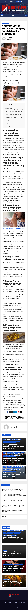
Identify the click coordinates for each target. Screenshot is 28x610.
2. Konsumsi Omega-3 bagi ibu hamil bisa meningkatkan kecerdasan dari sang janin (14, 111)
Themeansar (13, 603)
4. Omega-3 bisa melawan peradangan (14, 117)
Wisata (14, 442)
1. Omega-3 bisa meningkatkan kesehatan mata (11, 107)
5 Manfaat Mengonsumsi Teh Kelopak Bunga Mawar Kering (18, 417)
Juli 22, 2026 (7, 541)
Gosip (5, 439)
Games (22, 466)
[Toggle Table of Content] (22, 105)
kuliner (13, 439)
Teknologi (11, 441)
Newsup (22, 602)
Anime (8, 466)
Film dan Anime (17, 466)
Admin (10, 37)
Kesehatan (9, 439)
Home (11, 607)
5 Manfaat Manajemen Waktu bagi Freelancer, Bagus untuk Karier (9, 417)
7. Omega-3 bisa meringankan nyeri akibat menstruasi (13, 125)
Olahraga (18, 439)
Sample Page (15, 607)
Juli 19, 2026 (7, 555)
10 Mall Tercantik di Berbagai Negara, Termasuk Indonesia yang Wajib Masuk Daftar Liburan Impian (14, 496)
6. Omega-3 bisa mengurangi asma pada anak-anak (14, 122)
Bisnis (12, 466)
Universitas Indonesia (8, 442)
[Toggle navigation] (13, 15)
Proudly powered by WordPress (9, 602)
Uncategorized (6, 23)
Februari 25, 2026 (8, 570)
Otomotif (5, 441)
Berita (5, 466)
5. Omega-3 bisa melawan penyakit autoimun (13, 119)
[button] (23, 15)
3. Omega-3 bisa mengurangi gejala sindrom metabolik (13, 115)
